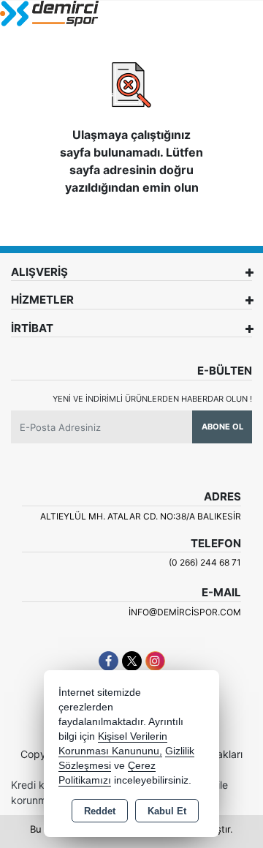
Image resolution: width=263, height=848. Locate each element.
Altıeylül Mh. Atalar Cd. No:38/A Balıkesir (140, 516)
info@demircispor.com (185, 612)
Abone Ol (222, 426)
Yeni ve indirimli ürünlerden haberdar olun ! (152, 399)
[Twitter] (132, 661)
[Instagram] (155, 661)
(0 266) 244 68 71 (205, 562)
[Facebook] (108, 661)
